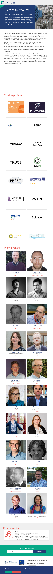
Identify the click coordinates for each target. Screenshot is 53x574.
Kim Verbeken (15, 272)
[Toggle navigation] (50, 2)
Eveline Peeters (37, 435)
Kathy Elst (37, 461)
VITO (16, 356)
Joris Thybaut (15, 461)
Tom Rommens (37, 380)
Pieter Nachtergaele (16, 514)
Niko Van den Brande (15, 488)
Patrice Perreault (15, 380)
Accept (9, 572)
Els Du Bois (15, 407)
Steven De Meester (15, 299)
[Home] (8, 3)
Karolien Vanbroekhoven (37, 514)
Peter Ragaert (37, 488)
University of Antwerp (37, 301)
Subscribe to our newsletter (27, 548)
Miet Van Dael (15, 435)
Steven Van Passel (37, 325)
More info (31, 568)
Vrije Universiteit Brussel (37, 275)
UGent (15, 275)
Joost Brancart (37, 272)
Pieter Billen (37, 299)
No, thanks (16, 572)
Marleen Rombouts (15, 352)
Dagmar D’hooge (37, 352)
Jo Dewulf (15, 325)
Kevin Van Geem (37, 407)
